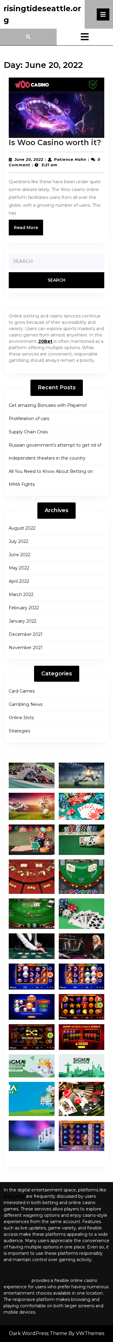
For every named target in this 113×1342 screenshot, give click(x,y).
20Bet (45, 341)
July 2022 (18, 541)
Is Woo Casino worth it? (55, 142)
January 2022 (22, 621)
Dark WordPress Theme (38, 1333)
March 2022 (21, 594)
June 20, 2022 (28, 159)
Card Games (22, 691)
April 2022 (19, 581)
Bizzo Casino (17, 1280)
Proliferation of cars (29, 418)
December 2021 (25, 634)
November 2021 (25, 647)
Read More (28, 229)
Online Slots (21, 717)
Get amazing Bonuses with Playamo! (48, 405)
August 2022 (22, 528)
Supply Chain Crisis (28, 432)
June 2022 (19, 554)
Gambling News (25, 704)
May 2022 (19, 568)
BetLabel (14, 1196)
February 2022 (24, 607)
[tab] (103, 14)
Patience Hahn (70, 159)
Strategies (19, 731)
